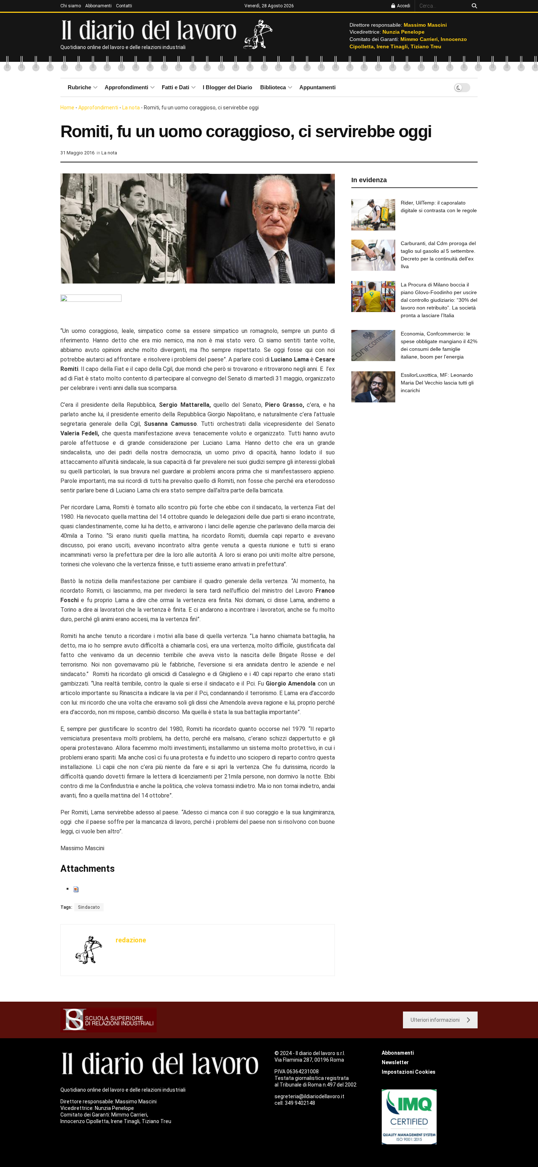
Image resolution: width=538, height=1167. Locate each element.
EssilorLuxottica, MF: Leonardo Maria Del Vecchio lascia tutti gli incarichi (437, 382)
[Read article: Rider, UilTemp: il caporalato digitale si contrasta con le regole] (373, 214)
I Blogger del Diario (227, 87)
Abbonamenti (98, 5)
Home (67, 107)
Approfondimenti (126, 87)
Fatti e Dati (175, 87)
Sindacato (89, 907)
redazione (131, 940)
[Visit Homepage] (150, 29)
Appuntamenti (317, 87)
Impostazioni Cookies (409, 1072)
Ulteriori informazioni (435, 1020)
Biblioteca (273, 87)
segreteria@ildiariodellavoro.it (309, 1096)
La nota (131, 107)
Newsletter (395, 1062)
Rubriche (79, 87)
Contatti (124, 5)
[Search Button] (473, 6)
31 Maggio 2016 (77, 152)
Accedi (403, 5)
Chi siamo (70, 5)
